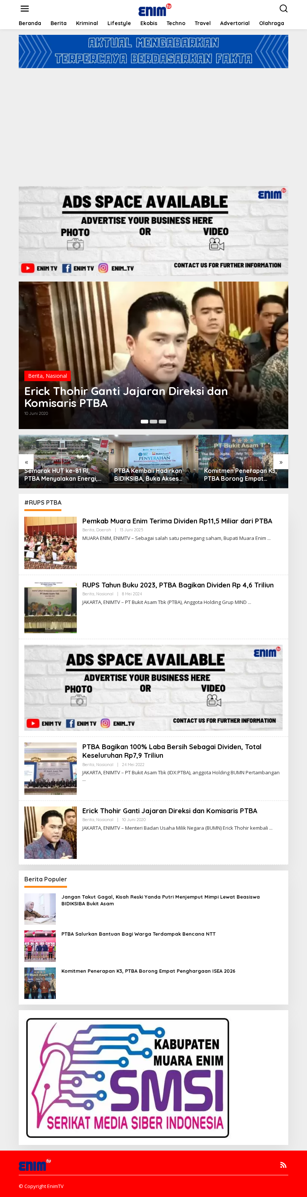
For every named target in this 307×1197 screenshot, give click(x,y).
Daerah (103, 529)
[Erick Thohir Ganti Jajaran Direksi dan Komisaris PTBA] (271, 828)
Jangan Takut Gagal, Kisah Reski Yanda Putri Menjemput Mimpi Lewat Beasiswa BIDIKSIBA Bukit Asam (160, 900)
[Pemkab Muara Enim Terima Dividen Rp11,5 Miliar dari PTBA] (269, 538)
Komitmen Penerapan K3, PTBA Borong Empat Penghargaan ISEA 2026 (240, 475)
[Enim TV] (155, 8)
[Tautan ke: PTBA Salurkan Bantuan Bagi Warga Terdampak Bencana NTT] (40, 945)
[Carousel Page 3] (162, 421)
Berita (35, 375)
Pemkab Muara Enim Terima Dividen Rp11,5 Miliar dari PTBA (177, 521)
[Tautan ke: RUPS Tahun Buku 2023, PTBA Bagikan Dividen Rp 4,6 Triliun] (50, 606)
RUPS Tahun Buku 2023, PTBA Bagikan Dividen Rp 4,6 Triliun (178, 585)
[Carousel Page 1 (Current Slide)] (144, 421)
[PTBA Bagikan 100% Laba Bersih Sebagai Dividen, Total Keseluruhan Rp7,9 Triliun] (84, 779)
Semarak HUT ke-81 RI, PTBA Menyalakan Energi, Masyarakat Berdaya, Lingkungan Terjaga (61, 475)
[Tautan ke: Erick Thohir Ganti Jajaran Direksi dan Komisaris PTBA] (50, 832)
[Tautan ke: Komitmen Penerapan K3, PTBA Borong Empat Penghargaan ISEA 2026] (40, 982)
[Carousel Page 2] (153, 421)
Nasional (56, 375)
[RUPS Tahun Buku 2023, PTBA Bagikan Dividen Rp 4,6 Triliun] (249, 602)
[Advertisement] (153, 124)
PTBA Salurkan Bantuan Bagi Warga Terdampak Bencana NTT (138, 934)
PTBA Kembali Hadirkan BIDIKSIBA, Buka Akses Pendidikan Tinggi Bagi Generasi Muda (148, 475)
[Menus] (25, 8)
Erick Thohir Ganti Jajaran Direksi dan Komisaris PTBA (126, 397)
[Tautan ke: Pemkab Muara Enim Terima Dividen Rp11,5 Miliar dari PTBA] (50, 542)
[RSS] (283, 1165)
